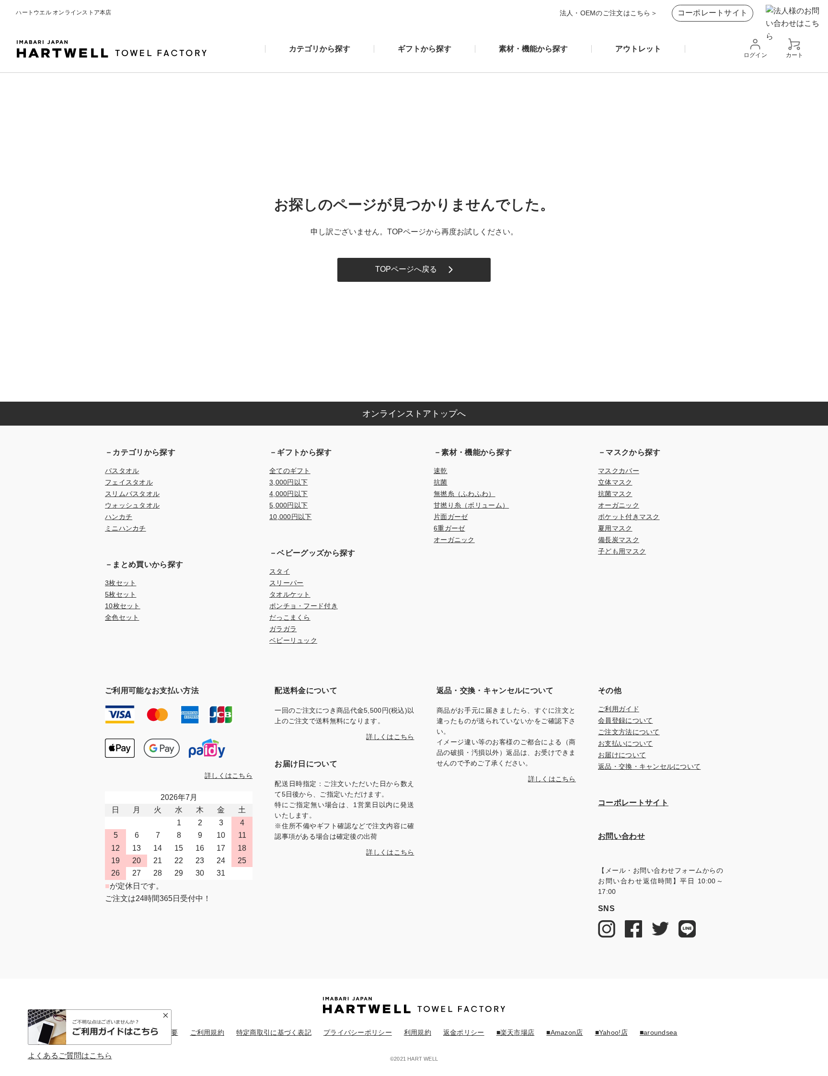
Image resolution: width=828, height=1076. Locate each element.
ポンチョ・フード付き (303, 606)
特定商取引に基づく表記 (273, 1032)
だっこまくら (289, 617)
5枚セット (120, 594)
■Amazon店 (564, 1032)
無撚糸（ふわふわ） (464, 494)
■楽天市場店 (515, 1032)
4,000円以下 (288, 494)
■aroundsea (659, 1032)
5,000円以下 (288, 505)
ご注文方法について (629, 732)
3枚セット (120, 583)
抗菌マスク (615, 494)
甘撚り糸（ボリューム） (471, 505)
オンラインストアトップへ (414, 413)
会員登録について (625, 720)
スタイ (279, 571)
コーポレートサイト (713, 13)
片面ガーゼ (451, 517)
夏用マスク (615, 528)
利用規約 (417, 1032)
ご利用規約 (207, 1032)
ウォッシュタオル (132, 505)
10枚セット (122, 606)
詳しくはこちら (229, 775)
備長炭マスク (618, 540)
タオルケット (289, 594)
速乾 (441, 470)
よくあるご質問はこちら (70, 1056)
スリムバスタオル (132, 494)
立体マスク (615, 482)
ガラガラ (283, 629)
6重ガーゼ (449, 528)
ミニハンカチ (125, 528)
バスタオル (122, 470)
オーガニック (454, 540)
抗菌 (441, 482)
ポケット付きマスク (629, 517)
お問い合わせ (621, 836)
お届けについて (622, 755)
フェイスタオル (129, 482)
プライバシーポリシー (357, 1032)
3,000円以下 (288, 482)
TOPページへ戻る (406, 269)
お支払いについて (625, 743)
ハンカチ (118, 517)
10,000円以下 (290, 517)
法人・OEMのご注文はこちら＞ (608, 13)
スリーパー (286, 583)
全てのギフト (289, 470)
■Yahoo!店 (611, 1032)
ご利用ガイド (618, 709)
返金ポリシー (463, 1032)
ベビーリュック (293, 640)
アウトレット (638, 49)
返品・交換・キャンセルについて (649, 766)
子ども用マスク (622, 551)
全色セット (122, 617)
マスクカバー (618, 470)
